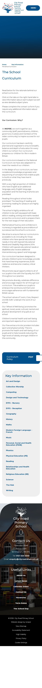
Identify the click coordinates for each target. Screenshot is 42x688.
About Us (21, 575)
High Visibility (21, 634)
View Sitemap (21, 626)
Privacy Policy (21, 638)
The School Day (21, 609)
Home (4, 64)
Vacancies (21, 598)
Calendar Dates (21, 587)
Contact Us (21, 592)
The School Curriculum (9, 66)
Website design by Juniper (21, 622)
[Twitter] (21, 532)
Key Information (17, 64)
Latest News (21, 581)
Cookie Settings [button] (21, 643)
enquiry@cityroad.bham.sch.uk (23, 559)
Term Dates (21, 603)
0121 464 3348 (22, 556)
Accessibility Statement (21, 630)
